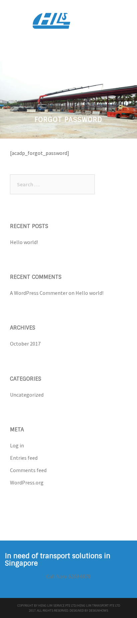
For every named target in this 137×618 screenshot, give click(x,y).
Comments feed (28, 470)
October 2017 (25, 343)
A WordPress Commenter (39, 292)
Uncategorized (27, 394)
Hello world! (24, 242)
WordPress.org (27, 482)
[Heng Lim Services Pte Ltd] (68, 22)
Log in (17, 445)
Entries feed (24, 457)
